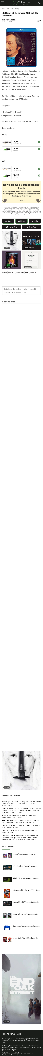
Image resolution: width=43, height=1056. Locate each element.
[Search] (39, 3)
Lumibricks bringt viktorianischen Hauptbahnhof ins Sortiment (19, 816)
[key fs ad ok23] (31, 232)
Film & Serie (10, 9)
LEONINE (4, 272)
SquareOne (11, 272)
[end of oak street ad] (21, 955)
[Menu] (2, 3)
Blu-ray (17, 9)
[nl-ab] (31, 252)
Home (3, 9)
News (26, 272)
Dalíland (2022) (20, 272)
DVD (36, 272)
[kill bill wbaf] (11, 232)
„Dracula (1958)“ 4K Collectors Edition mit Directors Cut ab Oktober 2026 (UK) (21, 821)
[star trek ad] (11, 252)
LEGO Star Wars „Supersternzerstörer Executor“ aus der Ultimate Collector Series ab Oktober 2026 (21, 803)
